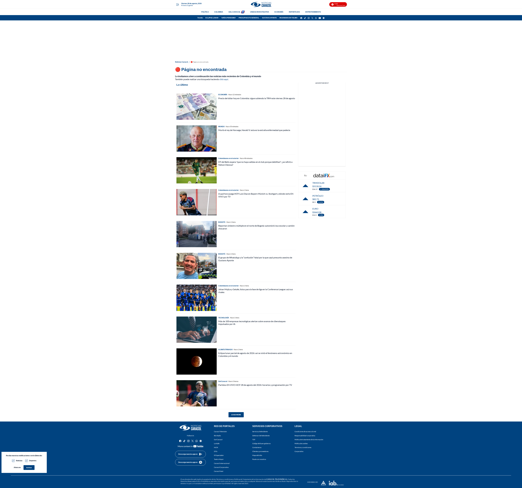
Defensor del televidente (261, 436)
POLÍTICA (205, 12)
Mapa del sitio (257, 455)
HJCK (216, 447)
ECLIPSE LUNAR (211, 18)
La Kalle (216, 443)
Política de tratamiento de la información (309, 440)
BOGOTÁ (221, 222)
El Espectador (219, 455)
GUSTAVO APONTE (269, 18)
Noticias (19, 461)
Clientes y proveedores (260, 451)
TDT (253, 440)
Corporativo (299, 451)
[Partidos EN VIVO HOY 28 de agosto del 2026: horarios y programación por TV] (196, 393)
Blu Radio (217, 436)
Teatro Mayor (219, 459)
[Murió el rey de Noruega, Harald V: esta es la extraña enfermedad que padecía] (196, 138)
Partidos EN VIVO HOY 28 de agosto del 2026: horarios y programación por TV (255, 385)
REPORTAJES (294, 12)
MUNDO (221, 127)
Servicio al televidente (260, 432)
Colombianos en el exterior (228, 158)
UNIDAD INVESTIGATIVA (259, 12)
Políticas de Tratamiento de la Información (249, 479)
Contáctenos (256, 447)
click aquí (224, 79)
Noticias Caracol (181, 62)
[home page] (261, 4)
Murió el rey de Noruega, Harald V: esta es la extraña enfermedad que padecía (254, 130)
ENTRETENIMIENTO (313, 12)
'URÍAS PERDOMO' (228, 18)
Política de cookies (301, 443)
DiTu (215, 451)
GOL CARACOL (234, 12)
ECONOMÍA (278, 12)
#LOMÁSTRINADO (225, 349)
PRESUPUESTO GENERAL (249, 18)
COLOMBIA (218, 12)
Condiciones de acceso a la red (305, 432)
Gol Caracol (218, 440)
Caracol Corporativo (221, 467)
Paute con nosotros (259, 459)
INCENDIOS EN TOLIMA (288, 18)
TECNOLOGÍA (223, 318)
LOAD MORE (236, 415)
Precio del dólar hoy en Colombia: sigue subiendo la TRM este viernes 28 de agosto (256, 98)
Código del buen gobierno (261, 443)
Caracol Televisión (220, 432)
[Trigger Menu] (177, 4)
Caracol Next (218, 471)
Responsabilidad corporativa (305, 436)
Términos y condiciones (303, 447)
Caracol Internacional (221, 463)
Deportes (32, 461)
